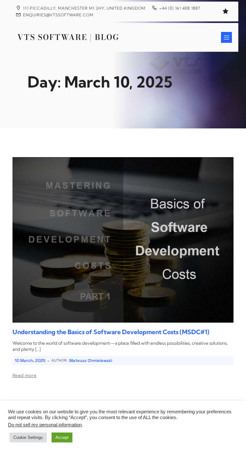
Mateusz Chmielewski (90, 360)
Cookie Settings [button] (28, 437)
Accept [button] (62, 437)
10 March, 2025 (30, 360)
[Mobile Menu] (226, 37)
